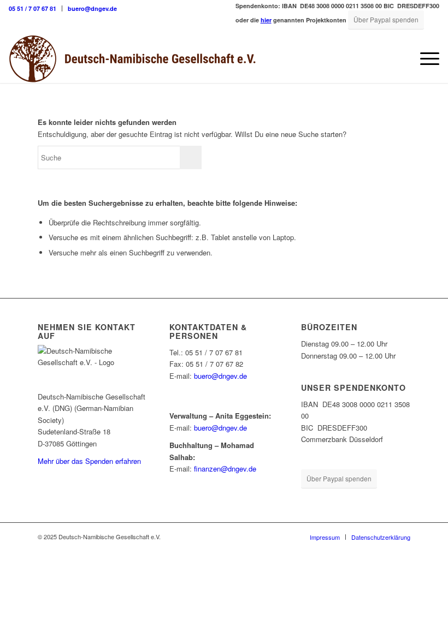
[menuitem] (35, 8)
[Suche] (398, 58)
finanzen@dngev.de (225, 468)
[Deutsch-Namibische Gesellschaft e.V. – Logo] (132, 58)
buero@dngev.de (92, 8)
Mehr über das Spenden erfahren (89, 461)
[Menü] (424, 58)
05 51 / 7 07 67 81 (32, 8)
